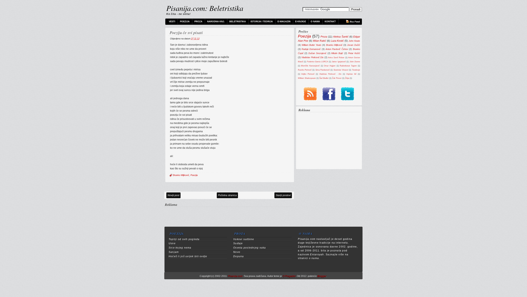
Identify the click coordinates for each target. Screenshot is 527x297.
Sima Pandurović (322, 70)
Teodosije (356, 70)
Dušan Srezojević (317, 53)
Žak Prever (337, 78)
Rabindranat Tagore (348, 66)
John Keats (354, 41)
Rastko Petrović (305, 70)
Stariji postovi (283, 195)
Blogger (321, 276)
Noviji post (173, 195)
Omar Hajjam (330, 66)
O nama (315, 21)
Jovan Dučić (353, 45)
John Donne (355, 61)
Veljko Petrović (308, 74)
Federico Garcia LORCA (317, 61)
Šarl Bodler (324, 78)
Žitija (347, 78)
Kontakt (330, 21)
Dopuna (238, 256)
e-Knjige (300, 21)
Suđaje (238, 243)
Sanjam (174, 252)
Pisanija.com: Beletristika (204, 8)
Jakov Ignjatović (339, 61)
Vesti (172, 21)
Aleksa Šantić (341, 36)
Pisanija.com (235, 276)
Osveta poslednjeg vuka (249, 247)
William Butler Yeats (311, 45)
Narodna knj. (216, 21)
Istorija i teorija (262, 21)
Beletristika (237, 21)
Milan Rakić (319, 40)
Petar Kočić (354, 53)
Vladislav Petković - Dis (330, 74)
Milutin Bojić (337, 53)
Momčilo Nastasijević (310, 66)
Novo (236, 252)
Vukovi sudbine (243, 239)
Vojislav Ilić (351, 74)
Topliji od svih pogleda (184, 239)
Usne (172, 243)
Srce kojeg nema (180, 247)
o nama (314, 258)
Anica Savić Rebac (336, 57)
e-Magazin (283, 21)
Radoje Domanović (311, 49)
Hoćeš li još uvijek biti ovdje (188, 256)
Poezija (185, 21)
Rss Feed (355, 21)
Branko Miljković (181, 175)
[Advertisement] (229, 213)
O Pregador (289, 276)
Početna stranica (227, 195)
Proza (198, 21)
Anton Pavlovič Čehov (336, 49)
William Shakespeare (307, 78)
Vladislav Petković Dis (312, 57)
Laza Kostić (337, 40)
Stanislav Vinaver (340, 70)
